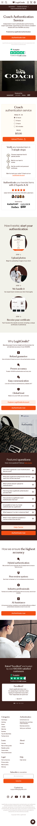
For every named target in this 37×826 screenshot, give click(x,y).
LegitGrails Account (18, 175)
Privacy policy (5, 762)
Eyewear (3, 731)
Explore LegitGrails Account (18, 402)
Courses (3, 743)
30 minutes (19, 126)
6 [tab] (22, 703)
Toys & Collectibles (6, 734)
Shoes (3, 724)
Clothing (3, 722)
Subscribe (18, 781)
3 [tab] (17, 703)
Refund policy (4, 764)
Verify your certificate (25, 728)
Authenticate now (18, 37)
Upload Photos (17, 139)
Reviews (22, 743)
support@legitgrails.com (18, 789)
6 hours (18, 120)
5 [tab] (21, 703)
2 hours (18, 123)
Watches (3, 729)
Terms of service (5, 760)
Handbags (4, 720)
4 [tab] (19, 703)
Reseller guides (5, 748)
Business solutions (24, 726)
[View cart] (31, 2)
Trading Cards (5, 736)
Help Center (28, 463)
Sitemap (3, 767)
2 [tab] (15, 703)
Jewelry (3, 727)
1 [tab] (14, 703)
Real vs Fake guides (6, 746)
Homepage (12, 6)
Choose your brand (22, 6)
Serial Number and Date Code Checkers (26, 723)
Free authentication (6, 752)
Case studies (4, 750)
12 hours (18, 118)
